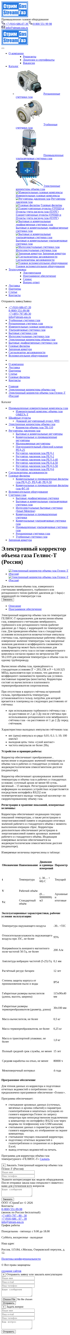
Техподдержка (17, 269)
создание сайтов (11, 1270)
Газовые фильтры (51, 205)
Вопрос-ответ (31, 282)
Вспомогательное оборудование (28, 355)
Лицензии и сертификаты (39, 59)
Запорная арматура (54, 253)
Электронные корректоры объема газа (38, 187)
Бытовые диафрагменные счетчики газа (33, 342)
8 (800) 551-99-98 (19, 310)
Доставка (14, 285)
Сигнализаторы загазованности (35, 259)
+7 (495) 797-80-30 (20, 313)
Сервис (27, 279)
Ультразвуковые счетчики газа (27, 329)
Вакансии (29, 62)
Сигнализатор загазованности (27, 352)
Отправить (8, 1303)
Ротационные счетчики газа (26, 323)
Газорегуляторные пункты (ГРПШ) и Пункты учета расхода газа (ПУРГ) (38, 216)
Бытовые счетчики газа (23, 333)
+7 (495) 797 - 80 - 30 (14, 1215)
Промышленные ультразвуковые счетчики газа (40, 157)
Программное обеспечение (39, 275)
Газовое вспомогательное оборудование (40, 266)
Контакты (15, 295)
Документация (32, 272)
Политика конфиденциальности (21, 1258)
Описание (15, 605)
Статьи (13, 292)
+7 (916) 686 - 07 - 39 (14, 1218)
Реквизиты (29, 56)
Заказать (8, 599)
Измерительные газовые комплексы (38, 195)
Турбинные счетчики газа (24, 320)
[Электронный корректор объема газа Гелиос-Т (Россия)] (39, 573)
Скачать (45, 1158)
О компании (16, 53)
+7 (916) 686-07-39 (20, 307)
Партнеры (15, 288)
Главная (13, 386)
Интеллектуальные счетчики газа (36, 250)
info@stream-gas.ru (20, 317)
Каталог (13, 66)
